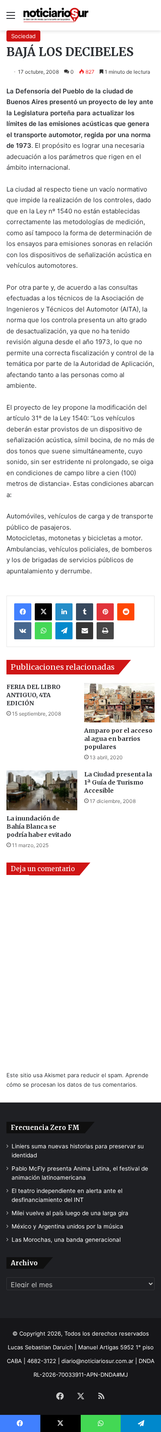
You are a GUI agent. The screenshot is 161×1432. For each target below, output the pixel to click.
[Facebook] (22, 611)
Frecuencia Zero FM (45, 1127)
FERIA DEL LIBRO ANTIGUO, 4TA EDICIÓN (33, 695)
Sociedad (23, 36)
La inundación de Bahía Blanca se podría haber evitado (38, 827)
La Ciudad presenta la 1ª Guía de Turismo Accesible (118, 782)
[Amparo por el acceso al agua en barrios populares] (119, 703)
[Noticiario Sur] (55, 15)
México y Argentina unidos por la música (67, 1226)
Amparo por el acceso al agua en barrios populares (118, 739)
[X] (43, 611)
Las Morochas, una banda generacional (66, 1239)
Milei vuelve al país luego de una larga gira (70, 1213)
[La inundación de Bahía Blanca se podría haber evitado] (41, 790)
